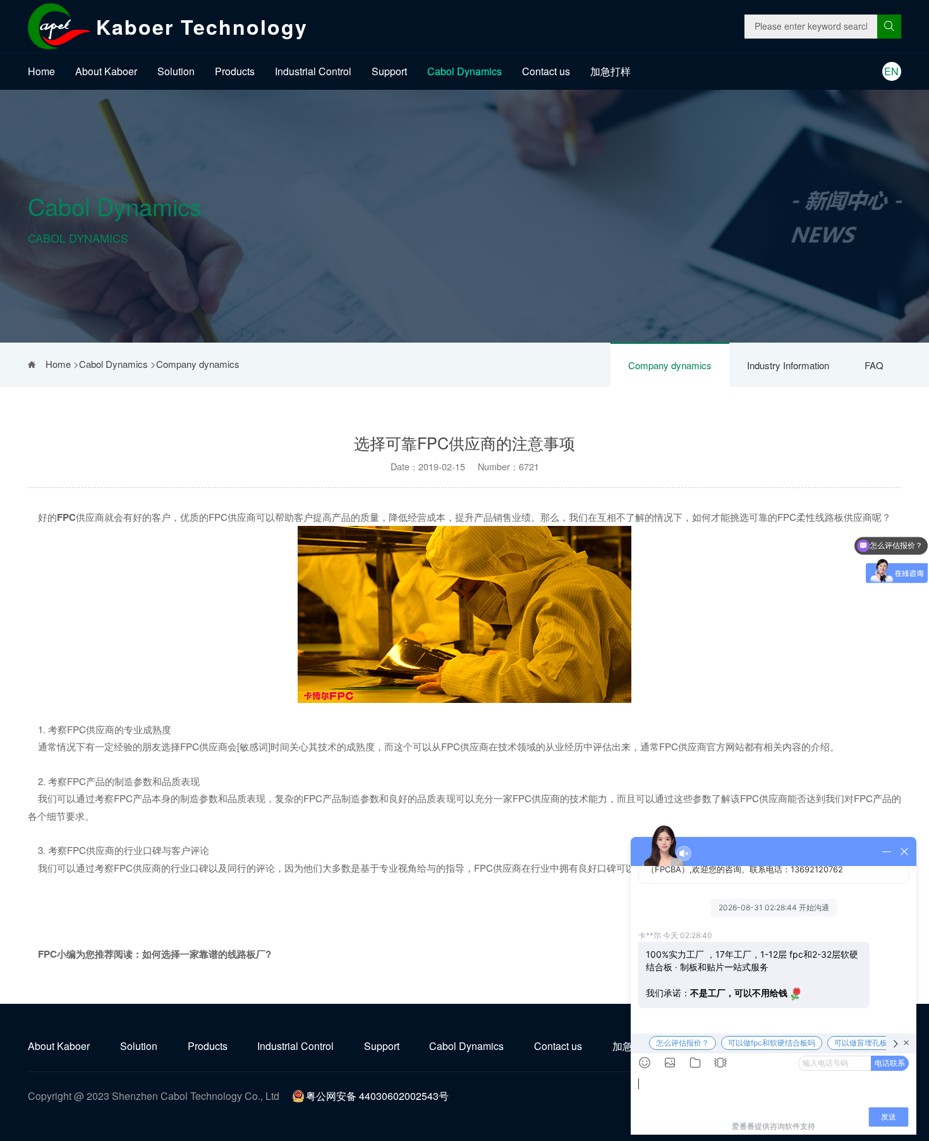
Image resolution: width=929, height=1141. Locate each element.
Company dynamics (670, 365)
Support (389, 71)
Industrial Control (313, 71)
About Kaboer (106, 71)
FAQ (874, 365)
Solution (176, 71)
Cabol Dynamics (464, 71)
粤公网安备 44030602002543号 (377, 1096)
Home (41, 71)
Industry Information (788, 365)
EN (891, 71)
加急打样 (610, 71)
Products (235, 71)
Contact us (546, 71)
